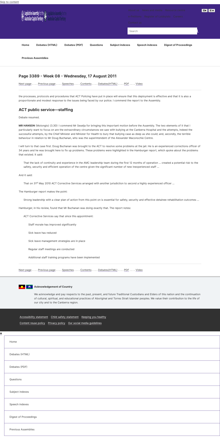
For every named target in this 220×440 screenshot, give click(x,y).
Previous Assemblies (35, 58)
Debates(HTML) (107, 83)
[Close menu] (1, 333)
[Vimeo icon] (198, 315)
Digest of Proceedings (178, 45)
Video (139, 83)
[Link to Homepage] (43, 16)
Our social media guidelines (85, 323)
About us (133, 10)
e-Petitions (134, 16)
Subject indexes (120, 45)
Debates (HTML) (46, 45)
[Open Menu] (205, 10)
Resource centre (175, 10)
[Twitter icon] (190, 315)
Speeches (68, 83)
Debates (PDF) (73, 45)
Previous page (46, 83)
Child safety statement (65, 316)
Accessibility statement (34, 316)
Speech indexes (147, 45)
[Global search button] (196, 30)
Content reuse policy (32, 323)
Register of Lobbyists (157, 16)
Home (25, 45)
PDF (126, 83)
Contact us (135, 22)
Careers (178, 16)
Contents (85, 83)
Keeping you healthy (93, 316)
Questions (96, 45)
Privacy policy (56, 323)
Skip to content (9, 2)
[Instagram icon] (174, 315)
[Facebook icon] (182, 315)
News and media (152, 10)
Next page (25, 83)
